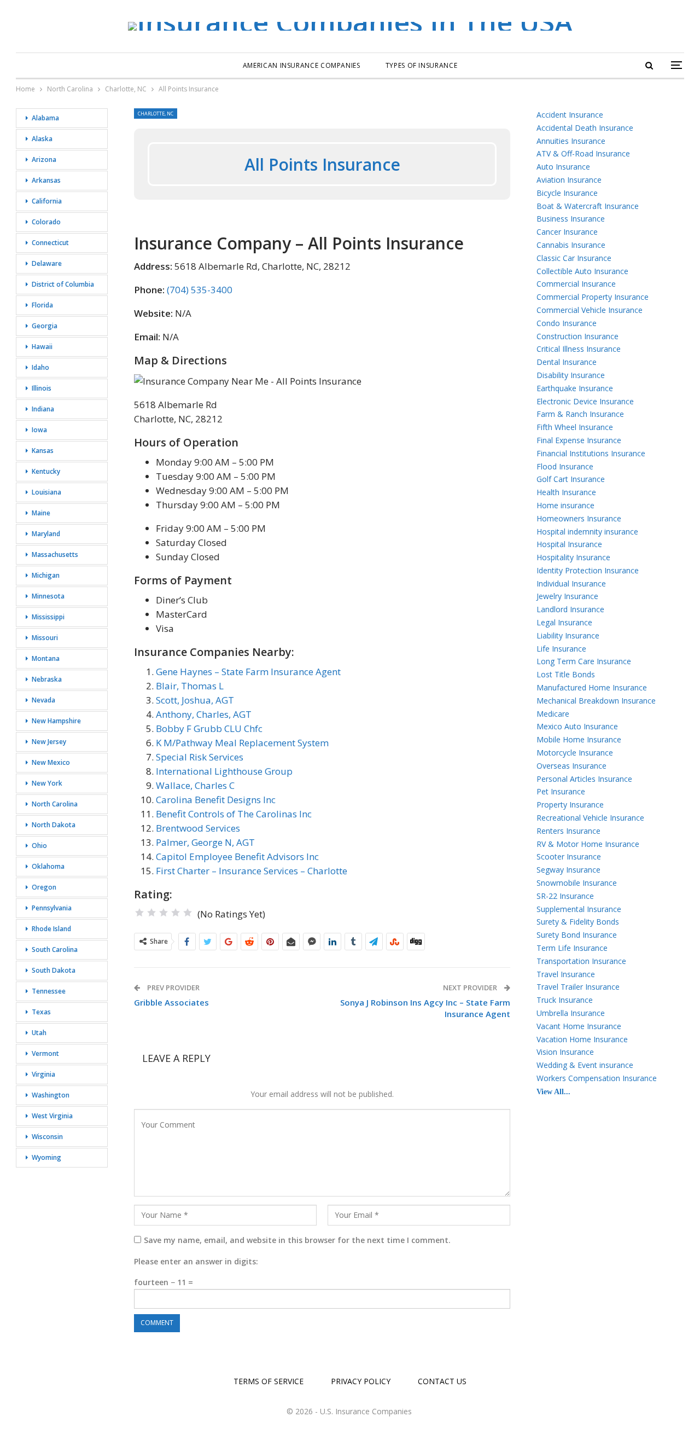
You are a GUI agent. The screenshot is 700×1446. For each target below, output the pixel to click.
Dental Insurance (566, 362)
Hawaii (42, 346)
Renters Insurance (568, 831)
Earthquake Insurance (574, 388)
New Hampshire (56, 720)
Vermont (45, 1053)
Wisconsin (47, 1136)
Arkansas (46, 180)
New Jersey (49, 741)
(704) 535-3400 (199, 289)
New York (47, 783)
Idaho (40, 367)
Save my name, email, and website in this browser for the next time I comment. (297, 1240)
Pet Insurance (560, 791)
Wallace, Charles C (195, 785)
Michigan (46, 575)
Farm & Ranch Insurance (580, 414)
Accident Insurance (569, 114)
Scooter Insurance (568, 856)
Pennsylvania (52, 908)
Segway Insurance (568, 869)
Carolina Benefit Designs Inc (216, 799)
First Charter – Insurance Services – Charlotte (251, 870)
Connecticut (50, 242)
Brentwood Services (198, 828)
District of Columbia (63, 284)
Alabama (45, 118)
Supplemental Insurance (578, 909)
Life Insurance (561, 648)
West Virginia (52, 1115)
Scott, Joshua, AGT (195, 700)
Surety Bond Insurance (576, 935)
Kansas (43, 450)
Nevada (43, 700)
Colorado (46, 222)
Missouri (45, 637)
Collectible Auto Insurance (582, 271)
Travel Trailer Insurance (578, 987)
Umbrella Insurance (570, 1013)
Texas (41, 1012)
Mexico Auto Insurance (577, 726)
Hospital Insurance (569, 544)
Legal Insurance (564, 622)
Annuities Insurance (570, 141)
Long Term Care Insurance (583, 661)
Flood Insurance (564, 466)
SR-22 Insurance (565, 896)
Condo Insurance (566, 323)
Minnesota (48, 596)
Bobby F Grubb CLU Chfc (209, 728)
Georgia (44, 325)
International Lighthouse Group (224, 771)
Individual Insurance (571, 583)
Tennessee (49, 991)
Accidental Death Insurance (584, 128)
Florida (42, 305)
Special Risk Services (199, 757)
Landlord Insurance (570, 609)
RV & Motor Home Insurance (587, 844)
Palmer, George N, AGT (205, 842)
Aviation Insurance (569, 180)
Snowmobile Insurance (576, 883)
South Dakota (53, 970)
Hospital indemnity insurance (587, 531)
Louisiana (46, 492)
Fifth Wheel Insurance (574, 427)
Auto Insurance (563, 166)
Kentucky (46, 471)
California (47, 201)
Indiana (43, 409)
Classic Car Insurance (573, 258)
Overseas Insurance (571, 765)
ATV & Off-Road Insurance (583, 153)
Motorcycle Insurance (574, 752)
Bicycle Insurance (567, 193)
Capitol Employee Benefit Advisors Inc (237, 856)
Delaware (47, 263)
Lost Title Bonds (565, 674)
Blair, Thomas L (190, 686)
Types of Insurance (422, 65)
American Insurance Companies (301, 65)
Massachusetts (55, 554)
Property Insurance (570, 804)
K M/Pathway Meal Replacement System (242, 742)
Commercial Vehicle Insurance (589, 310)
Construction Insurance (577, 336)
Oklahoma (48, 866)
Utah (39, 1032)
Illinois (41, 388)
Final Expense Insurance (578, 440)
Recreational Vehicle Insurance (590, 817)
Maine (41, 513)
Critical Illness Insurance (578, 349)
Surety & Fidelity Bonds (577, 921)
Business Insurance (570, 218)
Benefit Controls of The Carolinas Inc (234, 814)
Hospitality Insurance (573, 557)
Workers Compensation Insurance (596, 1078)
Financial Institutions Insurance (590, 453)
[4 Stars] (175, 912)
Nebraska (47, 679)
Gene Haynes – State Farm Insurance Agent (248, 671)
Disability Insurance (570, 375)
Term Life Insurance (572, 948)
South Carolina (55, 949)
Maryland (46, 533)
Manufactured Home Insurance (591, 687)
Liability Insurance (567, 635)
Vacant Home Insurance (578, 1026)
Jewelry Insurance (567, 596)
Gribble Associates (171, 1002)
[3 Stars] (163, 912)
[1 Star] (139, 912)
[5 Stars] (187, 912)
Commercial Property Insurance (592, 297)
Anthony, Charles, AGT (204, 714)
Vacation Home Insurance (582, 1039)
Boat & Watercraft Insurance (587, 206)
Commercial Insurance (576, 283)
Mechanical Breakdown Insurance (596, 700)
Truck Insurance (564, 1000)
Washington (50, 1095)
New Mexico (51, 762)
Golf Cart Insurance (570, 479)
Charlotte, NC (155, 113)
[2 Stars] (151, 912)
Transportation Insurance (581, 961)
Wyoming (46, 1157)
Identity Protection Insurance (587, 570)
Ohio (39, 845)
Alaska (42, 138)
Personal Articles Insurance (584, 779)
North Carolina (55, 804)
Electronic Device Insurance (585, 401)
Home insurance (565, 505)
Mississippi (48, 617)
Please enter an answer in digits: (196, 1261)
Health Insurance (566, 492)
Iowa (39, 429)
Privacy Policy (360, 1381)
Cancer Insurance (567, 232)
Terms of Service (269, 1381)
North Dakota (53, 824)
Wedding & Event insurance (584, 1065)
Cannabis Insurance (570, 245)
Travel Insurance (565, 974)
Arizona (44, 159)
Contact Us (442, 1381)
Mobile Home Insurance (578, 739)
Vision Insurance (565, 1052)
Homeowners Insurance (578, 518)
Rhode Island (51, 928)
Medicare (552, 714)
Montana (46, 658)
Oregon (44, 887)
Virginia (43, 1074)
